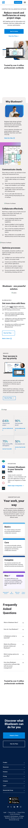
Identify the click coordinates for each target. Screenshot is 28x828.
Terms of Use (11, 812)
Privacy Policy (21, 812)
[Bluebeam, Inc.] (3, 2)
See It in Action (14, 31)
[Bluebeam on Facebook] (8, 807)
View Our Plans (13, 36)
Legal (4, 812)
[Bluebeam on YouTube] (17, 807)
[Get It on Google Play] (14, 798)
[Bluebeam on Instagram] (21, 807)
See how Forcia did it (7, 449)
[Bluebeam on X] (11, 807)
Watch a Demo (6, 338)
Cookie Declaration (15, 814)
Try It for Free (18, 2)
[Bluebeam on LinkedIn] (14, 807)
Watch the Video (8, 138)
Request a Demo (14, 735)
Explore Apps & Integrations (15, 485)
